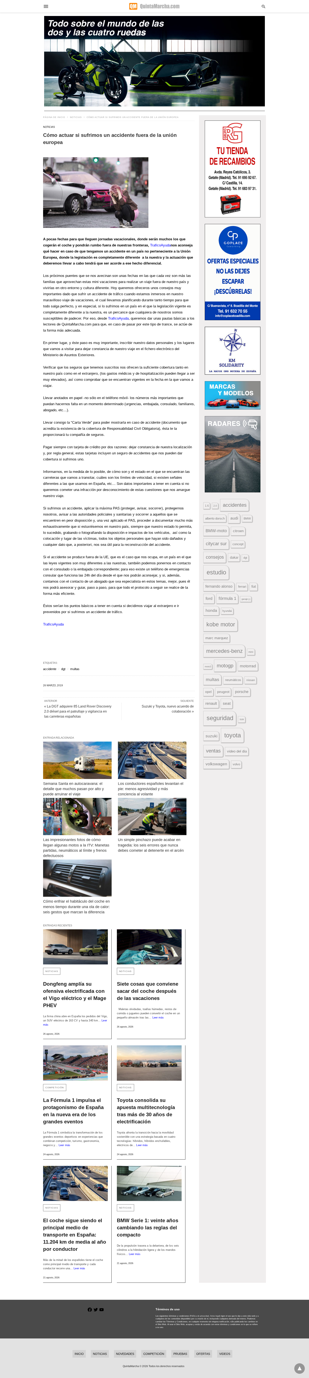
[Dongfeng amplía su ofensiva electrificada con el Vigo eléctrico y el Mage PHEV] (75, 946)
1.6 (207, 505)
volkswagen (216, 764)
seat (227, 703)
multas (74, 669)
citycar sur (216, 543)
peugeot (223, 692)
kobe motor (220, 624)
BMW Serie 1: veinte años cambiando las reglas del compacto (147, 1228)
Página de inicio (54, 117)
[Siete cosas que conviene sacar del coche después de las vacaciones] (149, 946)
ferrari (242, 586)
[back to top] (299, 1368)
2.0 (215, 505)
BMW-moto (216, 530)
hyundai (227, 610)
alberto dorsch (215, 518)
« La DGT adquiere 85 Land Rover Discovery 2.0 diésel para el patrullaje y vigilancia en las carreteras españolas (77, 711)
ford (209, 598)
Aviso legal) (215, 1316)
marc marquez (216, 638)
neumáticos (233, 680)
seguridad (220, 718)
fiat (253, 586)
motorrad (248, 666)
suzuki (211, 736)
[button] (95, 192)
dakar (234, 557)
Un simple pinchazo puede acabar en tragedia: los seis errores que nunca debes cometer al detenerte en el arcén (151, 845)
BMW (247, 518)
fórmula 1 (227, 598)
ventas (213, 751)
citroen (238, 531)
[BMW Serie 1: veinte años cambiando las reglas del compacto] (149, 1183)
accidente (49, 669)
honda (211, 610)
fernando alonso (218, 586)
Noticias (76, 117)
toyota (232, 735)
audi (234, 518)
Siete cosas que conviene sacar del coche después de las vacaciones (147, 991)
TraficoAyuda (160, 245)
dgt (63, 669)
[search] (263, 6)
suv (242, 719)
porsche (241, 692)
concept (237, 544)
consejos (215, 557)
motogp (225, 665)
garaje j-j (246, 599)
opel (208, 692)
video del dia (237, 751)
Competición (54, 1087)
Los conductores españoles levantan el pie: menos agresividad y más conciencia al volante (151, 789)
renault (211, 703)
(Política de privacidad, (200, 1316)
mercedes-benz (224, 651)
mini (250, 652)
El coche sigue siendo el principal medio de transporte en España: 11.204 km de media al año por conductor (74, 1235)
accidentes (235, 505)
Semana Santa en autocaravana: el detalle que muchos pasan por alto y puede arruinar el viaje (74, 789)
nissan (250, 680)
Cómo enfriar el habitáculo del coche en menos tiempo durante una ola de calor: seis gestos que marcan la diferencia (77, 906)
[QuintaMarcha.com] (154, 6)
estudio (216, 572)
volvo (236, 764)
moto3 (208, 666)
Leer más (158, 1017)
